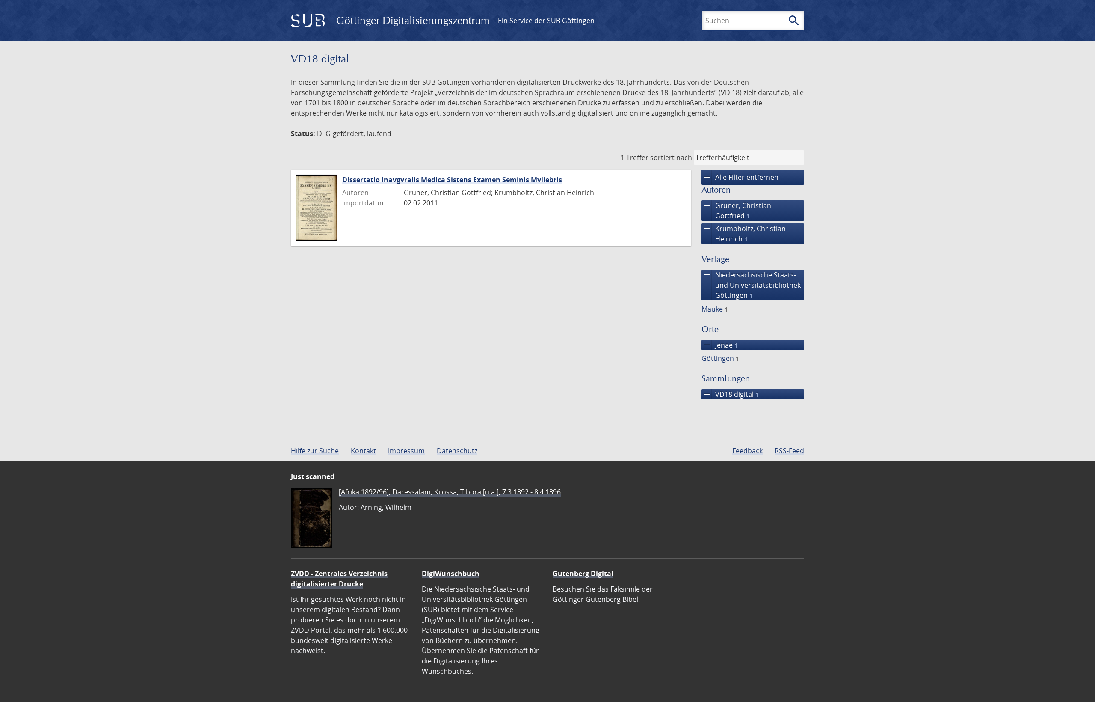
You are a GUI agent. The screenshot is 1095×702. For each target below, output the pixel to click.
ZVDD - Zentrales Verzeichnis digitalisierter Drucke (339, 579)
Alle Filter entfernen (739, 177)
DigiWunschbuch (450, 573)
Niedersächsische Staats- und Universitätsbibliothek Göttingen (751, 285)
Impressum (406, 450)
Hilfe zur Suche (315, 450)
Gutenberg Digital (583, 573)
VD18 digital (730, 394)
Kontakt (363, 450)
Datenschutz (457, 450)
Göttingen (720, 358)
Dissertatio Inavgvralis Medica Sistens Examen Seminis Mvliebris (452, 179)
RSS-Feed (789, 450)
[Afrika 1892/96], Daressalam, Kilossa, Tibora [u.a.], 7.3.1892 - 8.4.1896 (450, 492)
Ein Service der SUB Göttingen (546, 20)
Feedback (747, 450)
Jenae (719, 345)
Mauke (714, 309)
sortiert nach (671, 157)
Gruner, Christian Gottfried (736, 210)
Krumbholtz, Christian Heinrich (743, 233)
